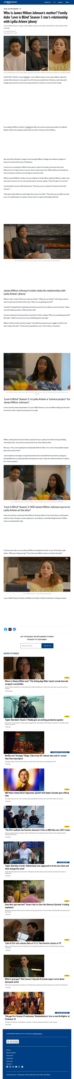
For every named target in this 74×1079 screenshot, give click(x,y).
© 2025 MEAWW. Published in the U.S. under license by (19, 1033)
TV (54, 2)
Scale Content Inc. (37, 1033)
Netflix (26, 77)
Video (67, 2)
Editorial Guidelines (11, 1052)
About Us (8, 1050)
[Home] (10, 2)
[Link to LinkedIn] (22, 1067)
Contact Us (9, 1064)
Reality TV (48, 2)
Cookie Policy (9, 1058)
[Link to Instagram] (10, 1067)
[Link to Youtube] (16, 1067)
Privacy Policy (9, 1055)
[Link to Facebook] (7, 1067)
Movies (60, 2)
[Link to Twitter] (13, 1067)
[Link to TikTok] (19, 1067)
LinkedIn (29, 127)
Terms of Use (9, 1061)
